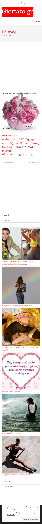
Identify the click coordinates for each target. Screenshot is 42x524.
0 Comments (8, 163)
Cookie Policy (11, 515)
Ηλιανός (8, 35)
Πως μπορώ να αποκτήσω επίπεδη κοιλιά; (16, 475)
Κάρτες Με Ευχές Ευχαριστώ (11, 392)
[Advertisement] (21, 69)
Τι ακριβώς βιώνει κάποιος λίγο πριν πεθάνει (17, 306)
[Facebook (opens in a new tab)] (21, 3)
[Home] (3, 35)
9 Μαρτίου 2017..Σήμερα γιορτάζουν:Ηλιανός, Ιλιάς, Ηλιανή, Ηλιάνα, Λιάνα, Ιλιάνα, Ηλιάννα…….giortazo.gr (20, 146)
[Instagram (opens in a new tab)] (24, 3)
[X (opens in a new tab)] (18, 3)
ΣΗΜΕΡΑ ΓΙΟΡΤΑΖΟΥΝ (9, 135)
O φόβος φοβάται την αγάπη (11, 433)
